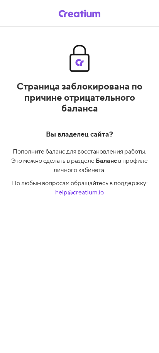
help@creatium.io (79, 192)
